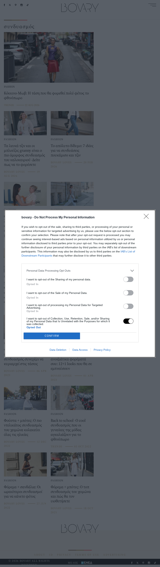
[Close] (147, 217)
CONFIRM (52, 335)
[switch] (128, 279)
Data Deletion (58, 349)
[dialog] (80, 283)
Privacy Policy (102, 349)
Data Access (80, 349)
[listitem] (80, 271)
